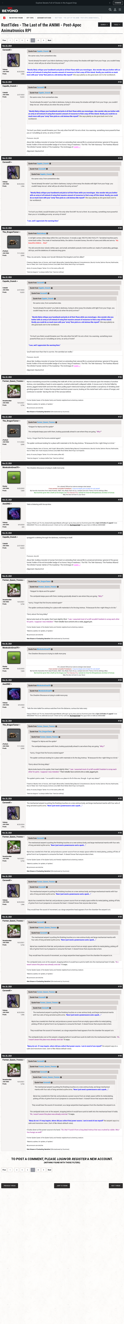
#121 (120, 46)
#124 (120, 228)
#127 (120, 417)
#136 (120, 833)
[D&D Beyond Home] (10, 9)
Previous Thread (10, 1186)
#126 (120, 377)
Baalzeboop (41, 233)
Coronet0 (40, 87)
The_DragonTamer (44, 581)
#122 (120, 82)
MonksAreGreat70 (43, 649)
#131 (120, 576)
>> (50, 51)
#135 (120, 799)
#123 (120, 158)
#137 (120, 876)
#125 (120, 277)
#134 (120, 721)
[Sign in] (115, 9)
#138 (120, 917)
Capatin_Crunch (43, 51)
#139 (120, 986)
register (79, 1159)
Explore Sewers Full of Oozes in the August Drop (56, 3)
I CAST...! (77, 147)
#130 (120, 533)
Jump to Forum (62, 1186)
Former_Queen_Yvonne (46, 422)
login (61, 1159)
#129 (120, 500)
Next (49, 40)
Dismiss (118, 3)
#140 (120, 1056)
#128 (120, 463)
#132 (120, 644)
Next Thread (115, 1186)
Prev (4, 40)
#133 (120, 680)
